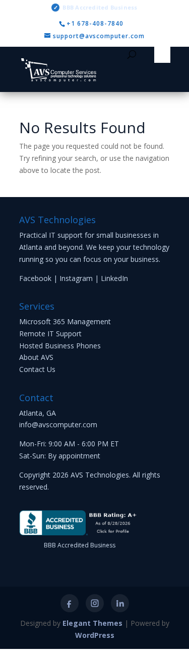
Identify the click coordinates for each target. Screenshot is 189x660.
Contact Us (37, 369)
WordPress (94, 635)
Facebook (35, 278)
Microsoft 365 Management (65, 321)
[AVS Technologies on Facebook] (69, 603)
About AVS (36, 357)
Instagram (76, 278)
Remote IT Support (50, 333)
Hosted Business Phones (60, 345)
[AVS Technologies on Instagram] (95, 603)
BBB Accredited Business (95, 7)
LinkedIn (114, 278)
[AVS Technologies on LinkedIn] (120, 603)
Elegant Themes (92, 623)
